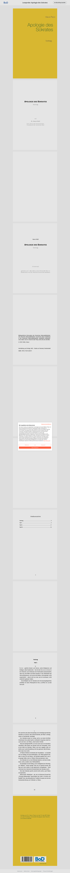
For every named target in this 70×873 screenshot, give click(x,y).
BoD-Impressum (47, 440)
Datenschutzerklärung (46, 424)
